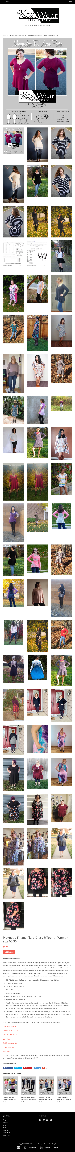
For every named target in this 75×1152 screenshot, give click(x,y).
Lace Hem (6, 1039)
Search (5, 1125)
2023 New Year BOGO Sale (16, 35)
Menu (7, 2)
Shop (4, 1120)
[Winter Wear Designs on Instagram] (47, 1120)
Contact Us (6, 1133)
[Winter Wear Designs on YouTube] (51, 1120)
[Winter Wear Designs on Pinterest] (44, 1120)
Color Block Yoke (9, 1047)
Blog (4, 1127)
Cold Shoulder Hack (10, 1035)
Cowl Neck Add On (9, 1026)
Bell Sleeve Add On (10, 1043)
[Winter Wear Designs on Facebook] (40, 1120)
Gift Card (5, 1122)
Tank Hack (6, 1051)
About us (5, 1130)
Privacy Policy (7, 1135)
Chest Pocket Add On (10, 1031)
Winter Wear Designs (36, 1144)
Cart (70, 2)
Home (4, 35)
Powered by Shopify (50, 1144)
